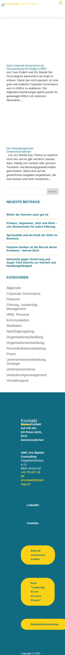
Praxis (11, 354)
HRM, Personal (17, 314)
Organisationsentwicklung (25, 343)
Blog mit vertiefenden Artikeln (38, 555)
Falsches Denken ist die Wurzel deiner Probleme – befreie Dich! (31, 249)
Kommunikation (17, 320)
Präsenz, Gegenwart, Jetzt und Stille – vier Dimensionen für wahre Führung (31, 225)
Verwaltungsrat (17, 380)
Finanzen (13, 299)
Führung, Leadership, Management (22, 307)
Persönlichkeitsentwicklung (26, 348)
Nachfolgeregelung (20, 331)
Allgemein (13, 288)
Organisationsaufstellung (24, 337)
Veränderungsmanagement (26, 375)
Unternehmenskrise (20, 369)
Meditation (14, 326)
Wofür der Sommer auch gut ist (27, 214)
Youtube (32, 523)
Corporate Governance (23, 293)
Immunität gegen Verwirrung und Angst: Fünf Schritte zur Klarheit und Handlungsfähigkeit (31, 263)
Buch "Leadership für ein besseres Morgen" (38, 592)
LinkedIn (33, 505)
